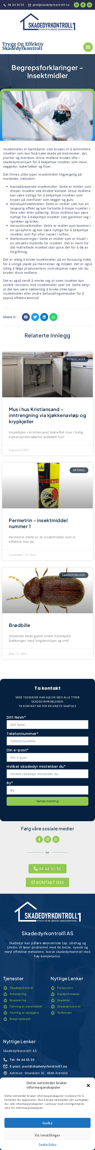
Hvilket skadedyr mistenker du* (36, 766)
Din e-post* (18, 750)
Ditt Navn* (16, 717)
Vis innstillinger (47, 1135)
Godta (47, 1123)
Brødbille (19, 625)
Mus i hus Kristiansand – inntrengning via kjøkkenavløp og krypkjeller (47, 415)
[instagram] (76, 5)
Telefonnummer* (22, 733)
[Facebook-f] (39, 839)
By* (10, 783)
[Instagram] (47, 839)
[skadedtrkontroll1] (47, 22)
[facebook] (83, 5)
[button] (88, 1085)
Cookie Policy (48, 1144)
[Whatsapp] (89, 5)
